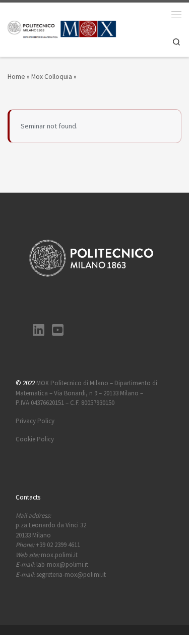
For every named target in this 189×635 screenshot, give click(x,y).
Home (16, 76)
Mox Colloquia (51, 76)
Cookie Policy (35, 439)
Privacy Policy (35, 421)
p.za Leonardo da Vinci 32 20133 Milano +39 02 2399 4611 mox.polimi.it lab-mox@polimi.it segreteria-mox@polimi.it (61, 545)
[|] (62, 28)
